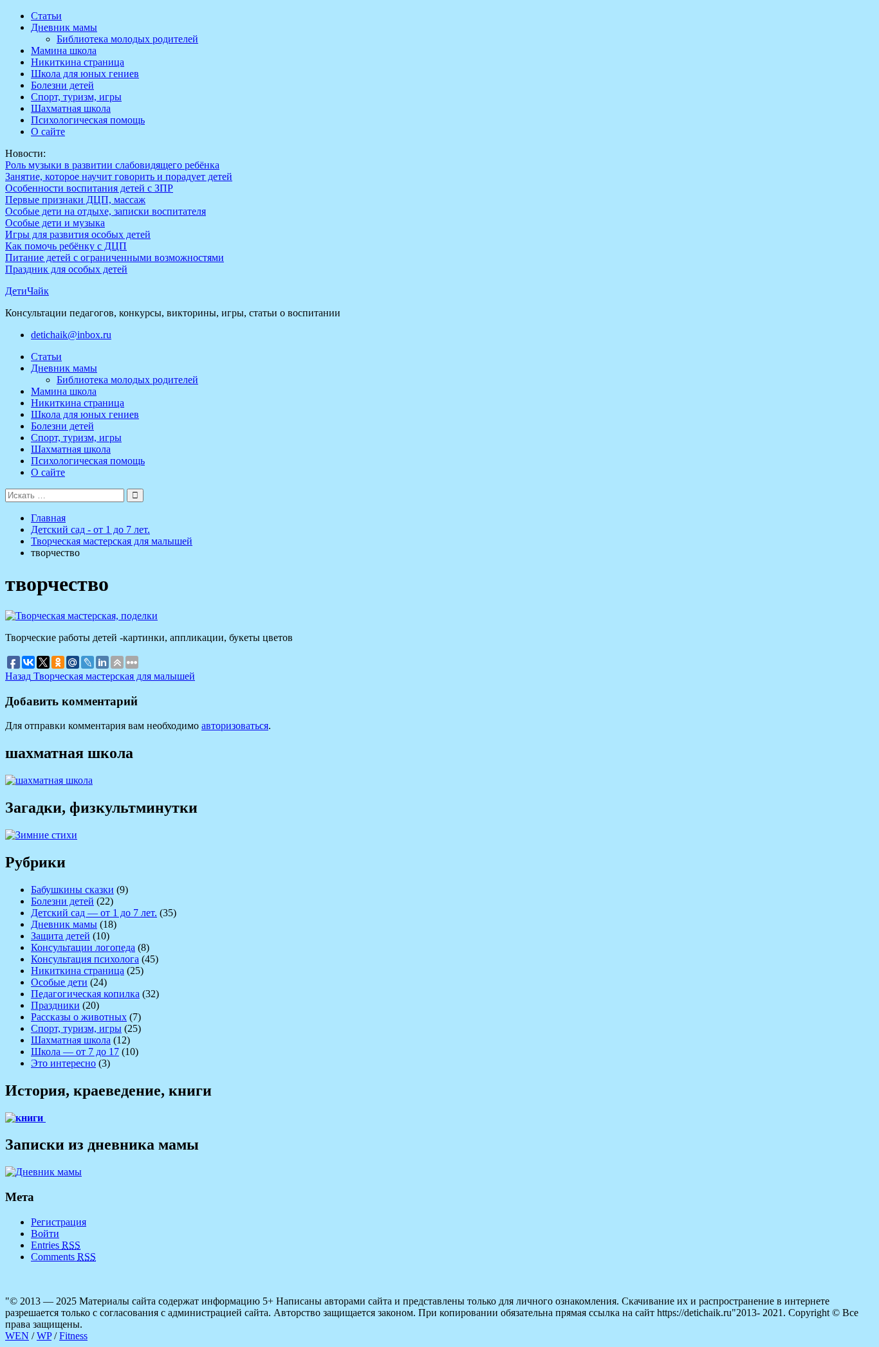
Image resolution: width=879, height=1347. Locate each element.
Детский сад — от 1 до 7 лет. (94, 912)
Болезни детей (62, 85)
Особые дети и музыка (55, 222)
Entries (55, 1245)
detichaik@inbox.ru (71, 334)
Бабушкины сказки (72, 889)
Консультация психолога (85, 959)
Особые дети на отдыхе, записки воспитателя (105, 211)
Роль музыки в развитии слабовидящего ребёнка (112, 164)
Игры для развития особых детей (78, 234)
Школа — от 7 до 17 (75, 1051)
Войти (45, 1233)
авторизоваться (234, 725)
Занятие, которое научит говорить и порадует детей (118, 176)
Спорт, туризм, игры (76, 96)
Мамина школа (64, 50)
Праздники (55, 1005)
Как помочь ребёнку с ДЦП (66, 245)
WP (44, 1335)
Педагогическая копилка (85, 993)
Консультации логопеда (83, 947)
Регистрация (58, 1221)
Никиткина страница (77, 62)
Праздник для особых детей (66, 269)
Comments (63, 1256)
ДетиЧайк (27, 290)
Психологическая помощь (88, 119)
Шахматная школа (71, 108)
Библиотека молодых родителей (127, 38)
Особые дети (59, 982)
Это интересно (63, 1063)
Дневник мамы (64, 27)
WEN (17, 1335)
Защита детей (60, 935)
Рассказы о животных (79, 1016)
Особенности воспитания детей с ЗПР (89, 188)
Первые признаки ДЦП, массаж (75, 199)
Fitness (73, 1335)
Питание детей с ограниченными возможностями (114, 257)
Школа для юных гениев (85, 73)
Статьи (46, 15)
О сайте (48, 131)
